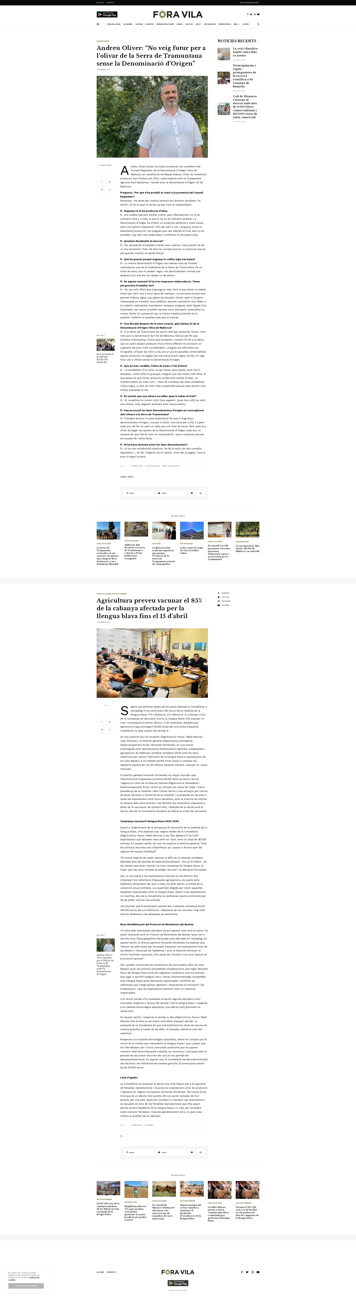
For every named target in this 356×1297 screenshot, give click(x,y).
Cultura (156, 544)
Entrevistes (103, 41)
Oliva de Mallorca (152, 466)
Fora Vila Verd (104, 544)
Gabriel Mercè (105, 165)
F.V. (106, 705)
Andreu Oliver (137, 466)
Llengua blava (137, 1125)
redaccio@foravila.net (249, 3)
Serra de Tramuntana (171, 466)
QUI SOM (100, 3)
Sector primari (119, 594)
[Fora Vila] (178, 14)
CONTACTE (110, 3)
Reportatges (186, 544)
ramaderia (149, 1125)
